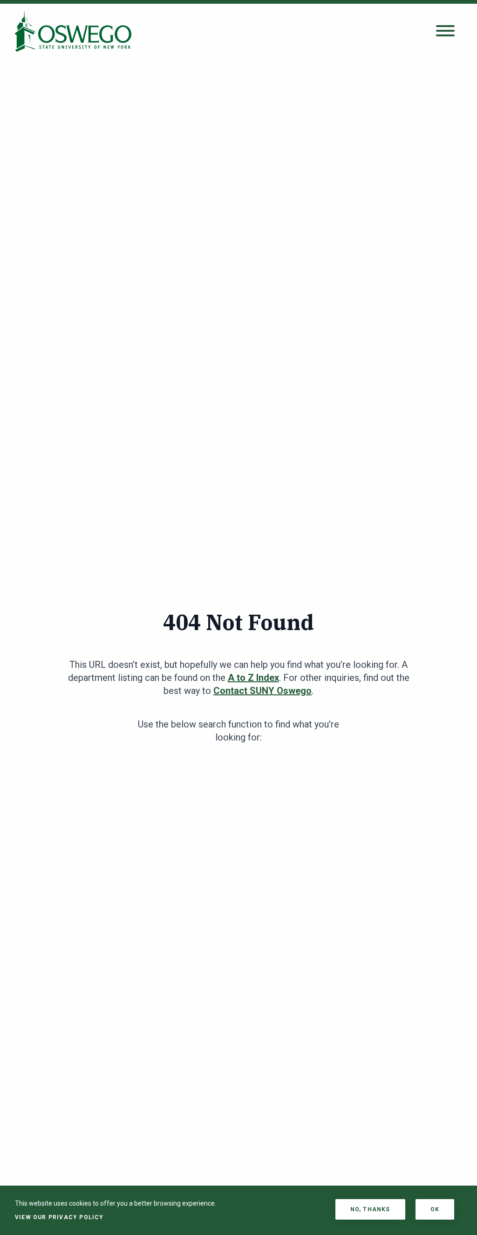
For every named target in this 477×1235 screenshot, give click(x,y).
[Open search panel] (445, 31)
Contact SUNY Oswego (262, 690)
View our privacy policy (59, 1217)
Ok (434, 1209)
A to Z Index (253, 677)
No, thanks (370, 1209)
